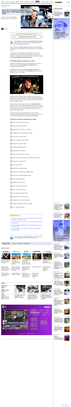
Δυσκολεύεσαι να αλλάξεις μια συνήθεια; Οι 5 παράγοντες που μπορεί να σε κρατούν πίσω (26, 275)
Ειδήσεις (3, 1)
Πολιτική (7, 1)
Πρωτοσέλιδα (27, 1)
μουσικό (19, 53)
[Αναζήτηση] (69, 5)
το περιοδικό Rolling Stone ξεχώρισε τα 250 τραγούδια (29, 47)
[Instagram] (47, 1)
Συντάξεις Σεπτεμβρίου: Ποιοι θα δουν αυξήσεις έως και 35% (5, 261)
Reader (21, 236)
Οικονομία (12, 1)
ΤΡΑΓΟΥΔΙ (14, 243)
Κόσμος (21, 1)
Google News (27, 236)
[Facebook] (45, 1)
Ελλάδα (17, 1)
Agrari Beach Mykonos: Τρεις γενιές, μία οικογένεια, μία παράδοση (47, 268)
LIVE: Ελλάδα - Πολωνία (36, 266)
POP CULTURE (3, 5)
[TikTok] (51, 1)
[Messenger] (52, 18)
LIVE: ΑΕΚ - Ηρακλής (36, 260)
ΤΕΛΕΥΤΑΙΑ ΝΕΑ (58, 8)
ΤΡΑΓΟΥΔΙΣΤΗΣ (20, 243)
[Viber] (52, 22)
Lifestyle (33, 1)
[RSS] (43, 1)
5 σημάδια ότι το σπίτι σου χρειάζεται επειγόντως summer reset (47, 261)
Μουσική (3, 287)
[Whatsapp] (52, 20)
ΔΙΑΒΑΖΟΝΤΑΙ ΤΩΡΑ (14, 215)
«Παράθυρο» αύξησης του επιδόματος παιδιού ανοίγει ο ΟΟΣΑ (5, 274)
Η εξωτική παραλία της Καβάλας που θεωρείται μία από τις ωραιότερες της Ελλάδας (16, 268)
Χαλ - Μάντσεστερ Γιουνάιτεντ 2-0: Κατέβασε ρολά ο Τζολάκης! (35, 275)
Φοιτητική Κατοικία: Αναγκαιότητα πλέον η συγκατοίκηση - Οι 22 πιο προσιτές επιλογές (5, 268)
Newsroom (4, 291)
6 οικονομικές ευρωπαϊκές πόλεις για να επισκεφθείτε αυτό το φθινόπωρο (16, 262)
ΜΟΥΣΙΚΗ (8, 5)
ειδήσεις (20, 237)
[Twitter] (49, 1)
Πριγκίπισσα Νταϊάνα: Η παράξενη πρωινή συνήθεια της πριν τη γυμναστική (26, 268)
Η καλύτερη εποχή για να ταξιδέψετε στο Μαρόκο (16, 274)
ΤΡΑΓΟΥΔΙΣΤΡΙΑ (27, 243)
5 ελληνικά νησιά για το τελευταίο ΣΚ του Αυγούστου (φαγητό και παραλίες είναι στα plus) (26, 262)
